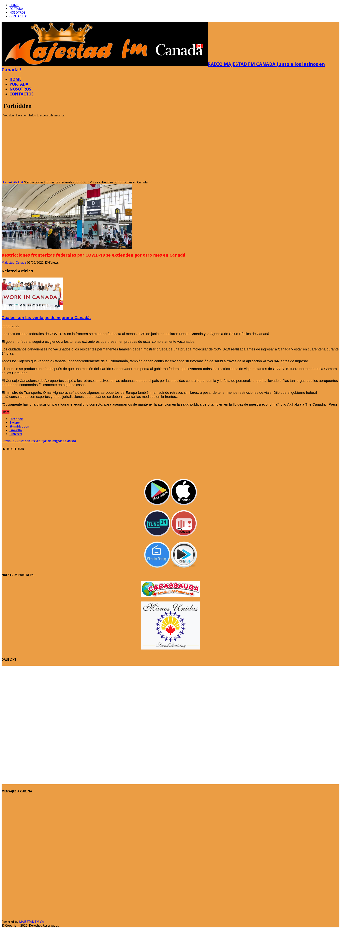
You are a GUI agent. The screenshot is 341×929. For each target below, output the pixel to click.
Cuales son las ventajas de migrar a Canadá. (46, 317)
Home (6, 182)
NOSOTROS (17, 12)
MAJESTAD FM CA (31, 922)
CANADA (17, 182)
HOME (14, 5)
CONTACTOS (18, 16)
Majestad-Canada (14, 262)
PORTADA (16, 9)
